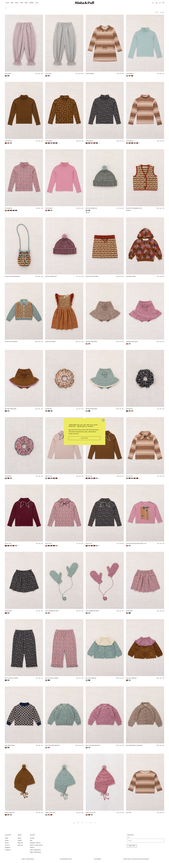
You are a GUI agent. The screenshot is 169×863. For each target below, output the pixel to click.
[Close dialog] (103, 420)
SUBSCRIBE (84, 438)
